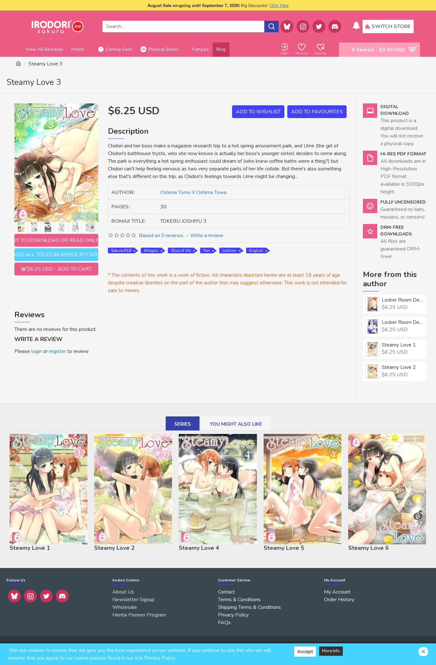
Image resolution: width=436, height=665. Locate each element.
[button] (17, 227)
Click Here (279, 5)
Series (182, 424)
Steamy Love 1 (399, 345)
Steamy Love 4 (199, 548)
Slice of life (181, 250)
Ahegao (151, 250)
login (36, 351)
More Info (331, 651)
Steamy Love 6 (368, 548)
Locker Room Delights (403, 300)
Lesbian (229, 250)
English (256, 250)
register (57, 351)
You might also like (236, 424)
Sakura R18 (121, 250)
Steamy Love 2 (399, 367)
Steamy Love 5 (284, 548)
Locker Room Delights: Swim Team (403, 322)
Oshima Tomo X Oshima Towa (193, 192)
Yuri (206, 250)
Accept (305, 651)
